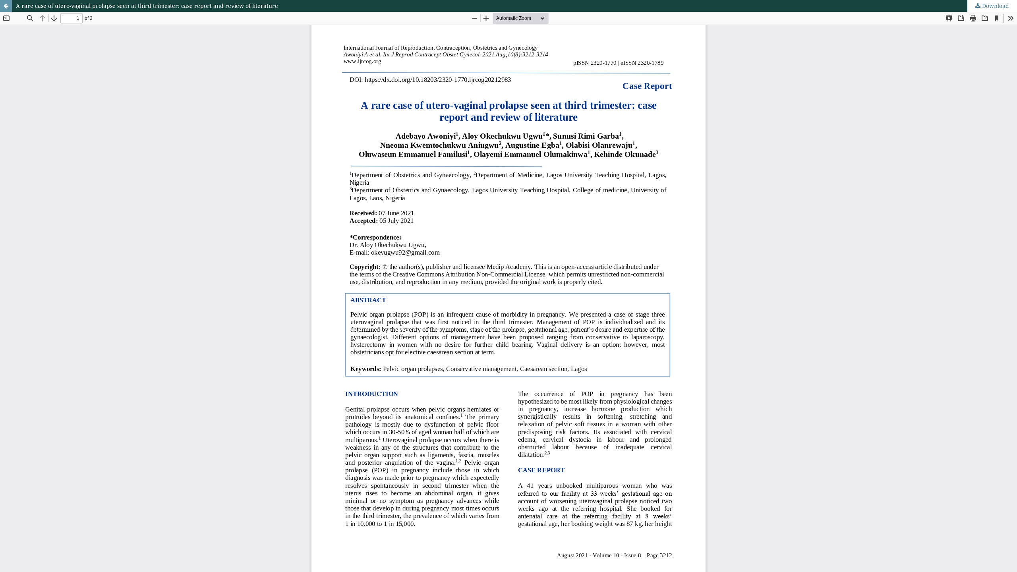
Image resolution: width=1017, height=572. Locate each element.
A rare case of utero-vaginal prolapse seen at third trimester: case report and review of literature (147, 6)
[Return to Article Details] (6, 6)
